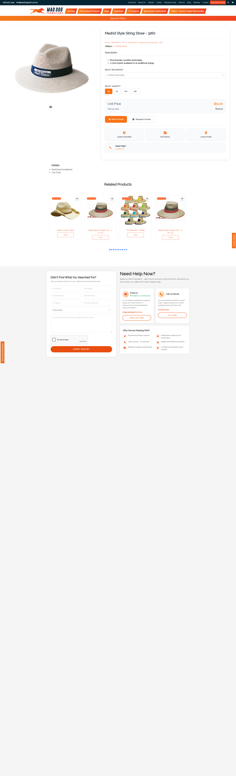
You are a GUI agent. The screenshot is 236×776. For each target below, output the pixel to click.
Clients (159, 2)
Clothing (71, 11)
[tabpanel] (65, 217)
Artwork (182, 2)
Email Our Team (137, 318)
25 (109, 91)
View (65, 235)
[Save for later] (77, 199)
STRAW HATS (120, 46)
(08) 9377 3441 (163, 310)
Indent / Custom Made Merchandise (187, 11)
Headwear (119, 11)
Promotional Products (89, 11)
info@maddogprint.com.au (132, 312)
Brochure (132, 2)
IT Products (133, 11)
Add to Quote (117, 119)
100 (125, 91)
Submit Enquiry (81, 349)
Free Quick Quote (218, 2)
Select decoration (114, 70)
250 (135, 91)
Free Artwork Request (2, 352)
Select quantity (113, 86)
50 (117, 91)
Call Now (172, 315)
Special (151, 2)
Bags (107, 11)
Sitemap (196, 2)
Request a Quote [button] (143, 119)
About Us (142, 2)
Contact (205, 2)
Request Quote (170, 2)
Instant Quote (234, 240)
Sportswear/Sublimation (155, 11)
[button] (228, 2)
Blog (189, 2)
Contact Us (119, 149)
